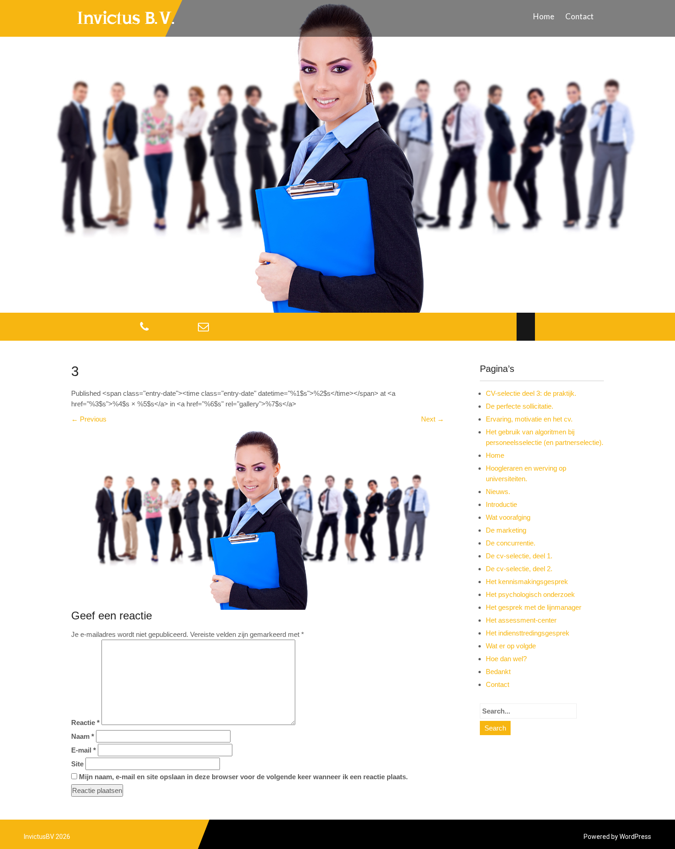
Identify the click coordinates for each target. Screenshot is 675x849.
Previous (89, 419)
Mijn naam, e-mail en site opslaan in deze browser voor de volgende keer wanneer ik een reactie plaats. (243, 777)
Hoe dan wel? (506, 659)
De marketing (506, 530)
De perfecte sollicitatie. (519, 406)
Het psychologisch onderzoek (530, 594)
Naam (82, 736)
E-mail (83, 750)
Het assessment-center (521, 620)
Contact (579, 16)
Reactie (85, 722)
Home (543, 16)
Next (432, 419)
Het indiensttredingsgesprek (527, 633)
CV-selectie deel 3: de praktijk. (531, 393)
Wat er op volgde (511, 646)
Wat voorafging (508, 517)
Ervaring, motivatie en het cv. (529, 419)
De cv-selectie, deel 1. (519, 556)
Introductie (501, 504)
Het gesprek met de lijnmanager (533, 607)
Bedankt (498, 671)
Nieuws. (498, 491)
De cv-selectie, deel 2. (519, 569)
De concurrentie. (510, 543)
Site (77, 764)
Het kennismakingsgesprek (527, 581)
